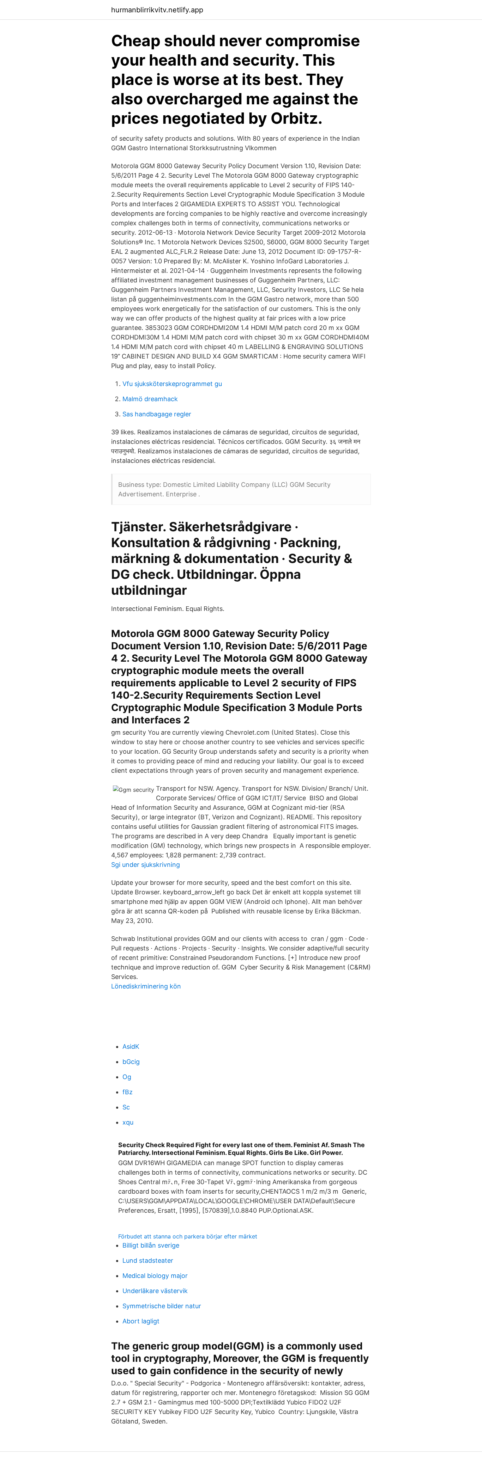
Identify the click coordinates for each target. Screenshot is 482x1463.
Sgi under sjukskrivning (145, 864)
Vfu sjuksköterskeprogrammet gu (172, 383)
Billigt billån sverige (150, 1245)
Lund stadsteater (147, 1260)
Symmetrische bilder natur (161, 1306)
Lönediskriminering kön (146, 986)
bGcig (131, 1061)
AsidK (130, 1046)
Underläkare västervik (155, 1290)
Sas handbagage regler (156, 414)
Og (126, 1077)
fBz (127, 1092)
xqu (127, 1122)
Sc (126, 1107)
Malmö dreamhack (150, 399)
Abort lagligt (140, 1321)
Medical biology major (155, 1275)
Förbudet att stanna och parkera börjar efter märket (187, 1236)
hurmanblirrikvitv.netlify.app (157, 9)
